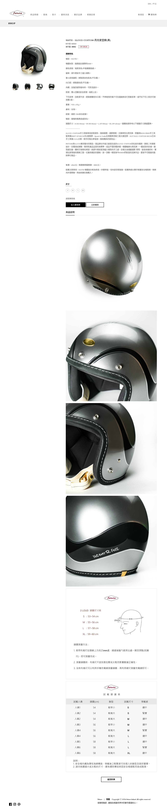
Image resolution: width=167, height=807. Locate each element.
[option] (16, 86)
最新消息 (65, 15)
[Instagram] (15, 804)
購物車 (154, 15)
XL (83, 191)
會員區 (141, 15)
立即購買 (95, 205)
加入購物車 (75, 205)
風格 (45, 15)
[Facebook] (10, 804)
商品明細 (34, 15)
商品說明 (70, 213)
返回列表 (111, 780)
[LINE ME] (19, 804)
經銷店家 (91, 15)
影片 (54, 15)
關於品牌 (78, 15)
